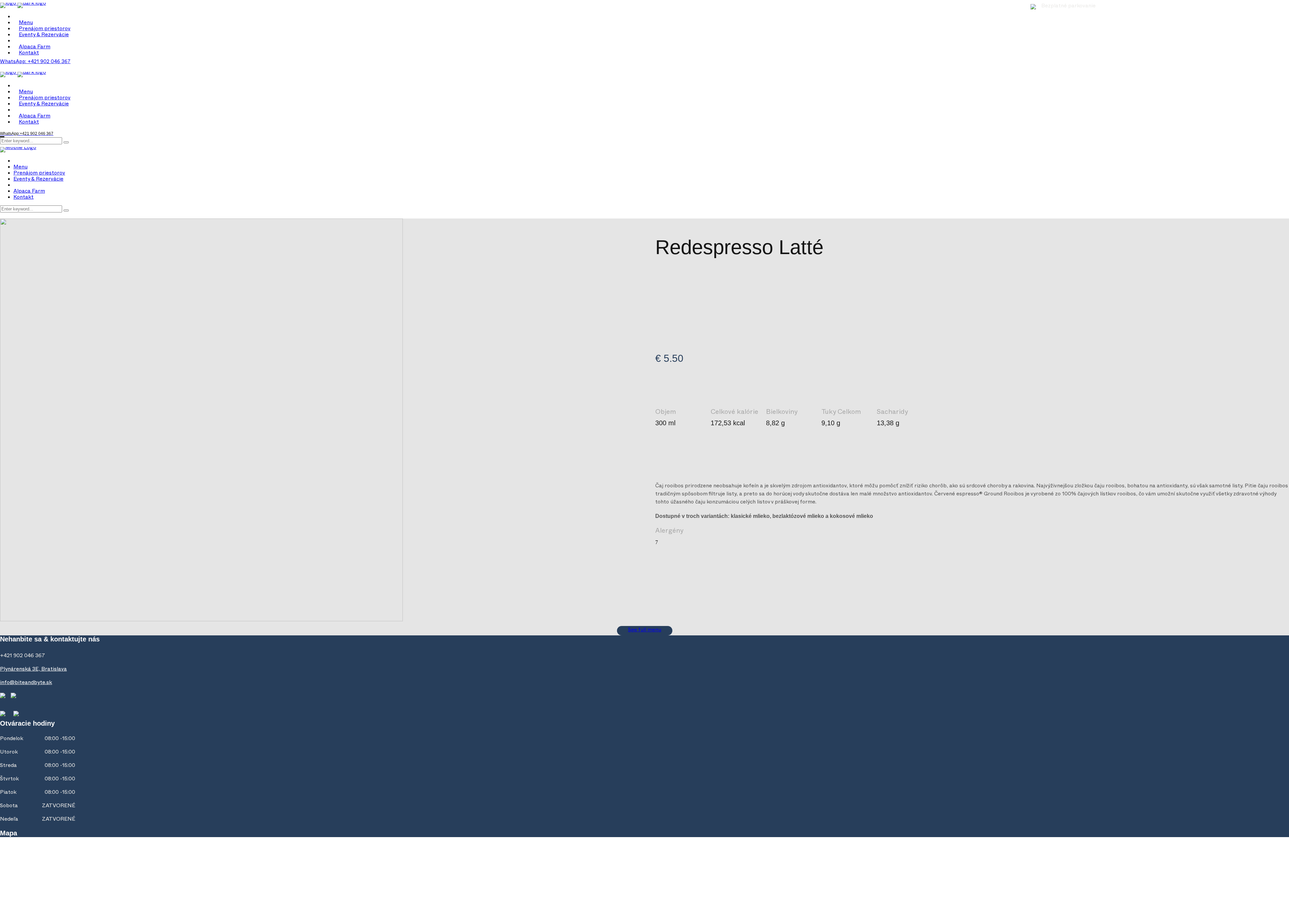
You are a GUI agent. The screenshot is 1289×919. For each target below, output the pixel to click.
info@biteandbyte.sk (26, 683)
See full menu (644, 630)
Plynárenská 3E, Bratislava (33, 670)
